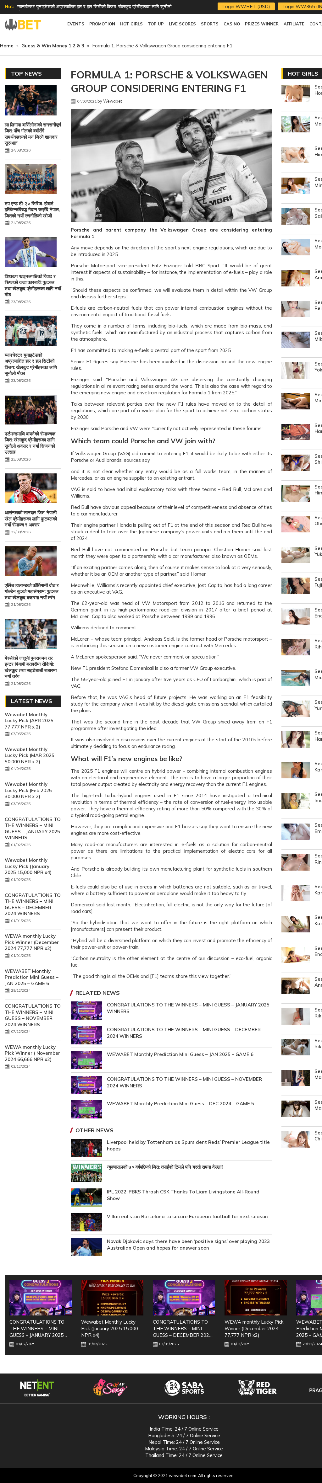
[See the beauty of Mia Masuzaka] (295, 678)
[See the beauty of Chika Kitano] (295, 1140)
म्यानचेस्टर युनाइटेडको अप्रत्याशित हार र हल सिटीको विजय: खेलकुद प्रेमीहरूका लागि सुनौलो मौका (31, 364)
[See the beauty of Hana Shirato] (295, 740)
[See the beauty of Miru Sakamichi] (295, 402)
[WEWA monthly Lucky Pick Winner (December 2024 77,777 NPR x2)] (256, 1298)
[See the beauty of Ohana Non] (295, 525)
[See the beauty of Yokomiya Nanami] (295, 371)
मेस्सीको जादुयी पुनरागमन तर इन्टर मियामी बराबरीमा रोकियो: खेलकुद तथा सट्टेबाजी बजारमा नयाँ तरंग (31, 667)
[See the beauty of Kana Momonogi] (295, 893)
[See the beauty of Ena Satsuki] (295, 617)
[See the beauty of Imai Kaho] (295, 801)
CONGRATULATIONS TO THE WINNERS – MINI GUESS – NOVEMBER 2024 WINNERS (33, 1015)
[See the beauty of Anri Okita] (295, 986)
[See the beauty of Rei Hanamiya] (295, 309)
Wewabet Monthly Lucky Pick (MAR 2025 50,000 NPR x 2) (29, 755)
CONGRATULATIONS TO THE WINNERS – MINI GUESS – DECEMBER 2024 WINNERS (33, 904)
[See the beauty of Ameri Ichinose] (295, 278)
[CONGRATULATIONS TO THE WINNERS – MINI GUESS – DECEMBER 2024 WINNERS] (184, 1298)
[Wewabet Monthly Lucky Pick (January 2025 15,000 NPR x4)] (112, 1298)
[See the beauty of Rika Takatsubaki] (295, 1017)
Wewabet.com (23, 25)
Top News (26, 73)
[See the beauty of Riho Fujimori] (295, 648)
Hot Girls (303, 73)
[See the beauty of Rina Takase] (295, 863)
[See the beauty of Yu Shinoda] (295, 463)
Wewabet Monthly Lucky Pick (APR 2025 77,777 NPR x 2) (29, 721)
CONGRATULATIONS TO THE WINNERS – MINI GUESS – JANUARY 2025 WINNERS (33, 828)
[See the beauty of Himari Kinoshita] (295, 494)
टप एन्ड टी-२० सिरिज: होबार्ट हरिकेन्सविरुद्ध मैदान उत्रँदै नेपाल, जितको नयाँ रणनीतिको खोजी (32, 209)
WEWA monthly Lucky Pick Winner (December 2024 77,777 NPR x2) (32, 942)
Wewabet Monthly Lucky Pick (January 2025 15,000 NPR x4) (28, 866)
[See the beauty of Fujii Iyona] (295, 586)
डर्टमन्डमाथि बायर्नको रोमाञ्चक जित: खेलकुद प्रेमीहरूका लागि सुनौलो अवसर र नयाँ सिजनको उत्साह (30, 443)
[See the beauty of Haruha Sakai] (295, 432)
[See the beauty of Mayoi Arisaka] (295, 125)
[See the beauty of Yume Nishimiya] (295, 709)
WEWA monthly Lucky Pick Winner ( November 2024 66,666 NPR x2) (32, 1053)
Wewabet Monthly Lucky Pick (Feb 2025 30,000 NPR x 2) (28, 790)
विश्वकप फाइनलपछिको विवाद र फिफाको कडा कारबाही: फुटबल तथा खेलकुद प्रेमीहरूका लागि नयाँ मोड (33, 285)
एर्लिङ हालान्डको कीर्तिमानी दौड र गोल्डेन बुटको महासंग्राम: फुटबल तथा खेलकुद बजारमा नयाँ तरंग (32, 591)
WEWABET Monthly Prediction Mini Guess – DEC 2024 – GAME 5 (180, 1104)
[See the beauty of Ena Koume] (295, 955)
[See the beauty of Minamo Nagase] (295, 186)
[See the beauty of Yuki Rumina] (295, 555)
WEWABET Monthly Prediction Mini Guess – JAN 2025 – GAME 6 (180, 1054)
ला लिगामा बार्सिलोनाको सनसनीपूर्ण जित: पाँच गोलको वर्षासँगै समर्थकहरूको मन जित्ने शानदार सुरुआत (33, 134)
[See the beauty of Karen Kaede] (295, 771)
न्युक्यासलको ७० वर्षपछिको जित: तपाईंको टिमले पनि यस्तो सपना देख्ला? (165, 1167)
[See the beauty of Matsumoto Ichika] (295, 1078)
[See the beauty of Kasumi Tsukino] (295, 924)
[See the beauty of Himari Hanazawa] (295, 155)
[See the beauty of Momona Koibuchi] (295, 248)
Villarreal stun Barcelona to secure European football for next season (187, 1216)
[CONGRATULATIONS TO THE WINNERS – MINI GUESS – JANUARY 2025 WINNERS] (40, 1298)
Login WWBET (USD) (246, 6)
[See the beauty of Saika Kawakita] (295, 217)
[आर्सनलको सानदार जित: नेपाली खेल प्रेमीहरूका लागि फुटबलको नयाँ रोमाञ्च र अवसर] (31, 489)
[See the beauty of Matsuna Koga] (295, 1109)
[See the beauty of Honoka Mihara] (295, 94)
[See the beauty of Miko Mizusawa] (295, 340)
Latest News (31, 701)
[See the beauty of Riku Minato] (295, 1048)
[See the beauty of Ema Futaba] (295, 832)
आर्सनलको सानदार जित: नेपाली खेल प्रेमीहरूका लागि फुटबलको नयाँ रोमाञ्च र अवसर (31, 518)
